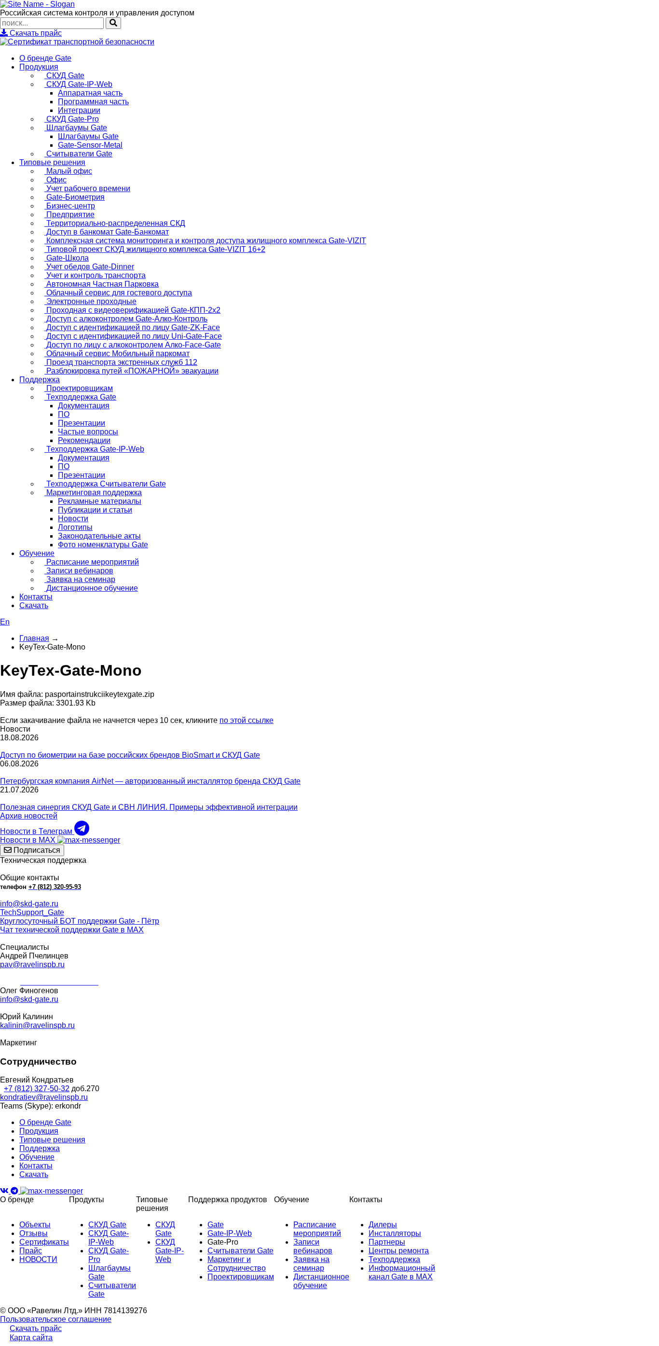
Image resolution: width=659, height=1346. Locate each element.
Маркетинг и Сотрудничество (236, 1263)
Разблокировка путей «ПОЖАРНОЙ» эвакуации (131, 371)
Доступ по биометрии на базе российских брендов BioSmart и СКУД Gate (130, 755)
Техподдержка (394, 1259)
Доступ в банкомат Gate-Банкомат (106, 232)
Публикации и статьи (95, 510)
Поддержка (39, 379)
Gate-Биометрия (74, 197)
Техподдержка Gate (80, 397)
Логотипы (75, 527)
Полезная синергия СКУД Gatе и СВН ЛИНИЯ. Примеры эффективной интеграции (149, 807)
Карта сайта (31, 1337)
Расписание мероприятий (91, 562)
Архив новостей (28, 816)
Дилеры (383, 1225)
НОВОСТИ (38, 1259)
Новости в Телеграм (37, 831)
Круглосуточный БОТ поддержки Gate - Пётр (79, 921)
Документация (84, 406)
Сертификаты (44, 1242)
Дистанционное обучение (91, 588)
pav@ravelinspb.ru (32, 964)
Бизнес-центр (69, 206)
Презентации (81, 423)
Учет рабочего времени (87, 188)
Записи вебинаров (78, 571)
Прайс (30, 1251)
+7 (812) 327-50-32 (36, 1088)
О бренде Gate (45, 58)
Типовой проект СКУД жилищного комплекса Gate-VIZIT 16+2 (154, 249)
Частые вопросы (88, 432)
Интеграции (79, 110)
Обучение (37, 553)
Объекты (35, 1225)
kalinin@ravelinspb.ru (37, 1025)
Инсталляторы (395, 1233)
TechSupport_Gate (32, 912)
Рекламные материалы (99, 501)
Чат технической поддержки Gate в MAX (72, 930)
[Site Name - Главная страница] (37, 4)
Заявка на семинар (79, 579)
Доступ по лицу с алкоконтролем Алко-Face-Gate (132, 345)
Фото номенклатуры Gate (103, 545)
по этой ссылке (247, 720)
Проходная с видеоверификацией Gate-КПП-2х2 (132, 310)
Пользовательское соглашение (55, 1319)
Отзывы (33, 1233)
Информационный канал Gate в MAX (402, 1272)
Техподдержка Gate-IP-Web (94, 449)
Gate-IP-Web (229, 1233)
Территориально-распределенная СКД (114, 223)
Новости (73, 518)
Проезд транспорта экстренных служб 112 (120, 362)
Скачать (33, 605)
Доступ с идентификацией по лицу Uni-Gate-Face (133, 336)
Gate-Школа (66, 258)
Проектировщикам (78, 388)
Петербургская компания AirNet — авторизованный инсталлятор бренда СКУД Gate (150, 781)
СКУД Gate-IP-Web (78, 84)
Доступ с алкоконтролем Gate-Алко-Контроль (125, 319)
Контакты (36, 597)
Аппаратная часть (90, 93)
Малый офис (68, 171)
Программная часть (93, 101)
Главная (34, 638)
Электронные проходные (90, 301)
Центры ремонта (399, 1251)
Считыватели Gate (78, 154)
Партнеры (387, 1242)
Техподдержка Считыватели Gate (105, 484)
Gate (215, 1225)
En (5, 622)
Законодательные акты (99, 536)
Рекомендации (84, 440)
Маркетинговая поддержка (93, 492)
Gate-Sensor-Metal (90, 145)
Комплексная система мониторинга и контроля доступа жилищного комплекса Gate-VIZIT (205, 240)
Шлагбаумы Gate (75, 128)
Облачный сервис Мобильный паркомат (117, 353)
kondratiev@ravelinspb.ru (44, 1097)
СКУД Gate (64, 75)
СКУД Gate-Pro (71, 119)
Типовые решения (52, 162)
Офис (55, 180)
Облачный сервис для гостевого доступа (118, 293)
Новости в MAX (28, 840)
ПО (63, 414)
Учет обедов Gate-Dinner (89, 267)
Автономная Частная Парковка (101, 284)
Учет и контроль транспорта (95, 275)
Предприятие (69, 214)
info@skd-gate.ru (29, 904)
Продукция (38, 67)
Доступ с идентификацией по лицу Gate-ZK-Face (132, 327)
